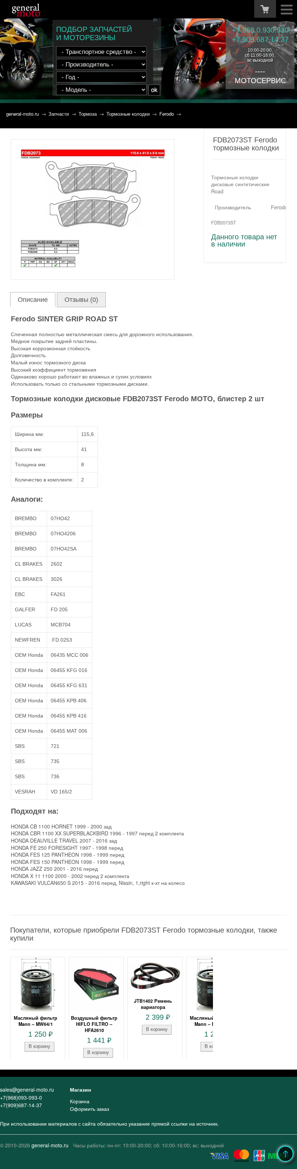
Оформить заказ (89, 1108)
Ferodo (166, 113)
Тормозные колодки (128, 113)
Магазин (80, 1089)
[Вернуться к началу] (285, 1154)
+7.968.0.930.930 (260, 30)
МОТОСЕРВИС (260, 81)
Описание (33, 299)
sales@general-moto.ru (27, 1089)
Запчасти (59, 113)
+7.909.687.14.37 (260, 39)
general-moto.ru (22, 113)
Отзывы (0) (81, 299)
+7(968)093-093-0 (21, 1097)
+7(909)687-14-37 (21, 1105)
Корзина (79, 1101)
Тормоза (88, 113)
